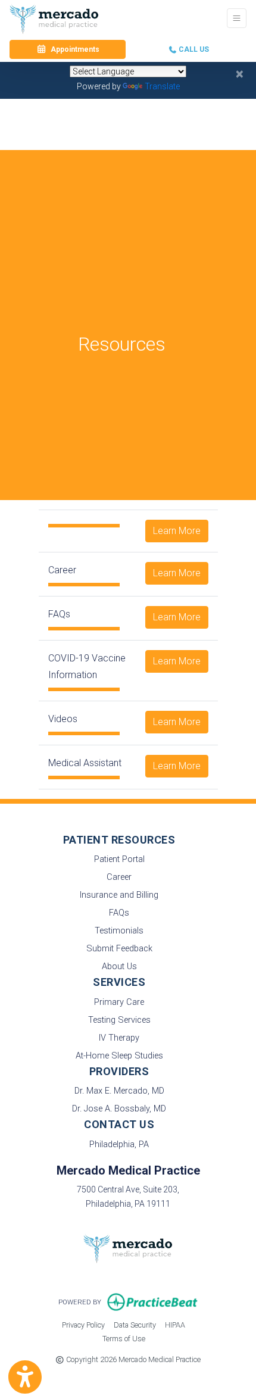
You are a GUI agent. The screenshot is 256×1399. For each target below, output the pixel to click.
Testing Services (119, 1020)
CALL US (193, 49)
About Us (119, 966)
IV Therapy (119, 1038)
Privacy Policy (83, 1324)
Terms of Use (123, 1338)
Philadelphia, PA (119, 1144)
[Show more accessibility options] (25, 1377)
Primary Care (119, 1002)
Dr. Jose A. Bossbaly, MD (119, 1109)
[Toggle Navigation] (236, 18)
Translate (162, 86)
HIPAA (175, 1324)
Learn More (177, 530)
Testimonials (119, 931)
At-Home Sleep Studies (119, 1056)
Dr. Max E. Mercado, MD (119, 1091)
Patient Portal (119, 859)
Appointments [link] (73, 49)
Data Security (135, 1324)
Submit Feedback (119, 949)
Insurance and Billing (119, 895)
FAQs (119, 913)
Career (119, 877)
